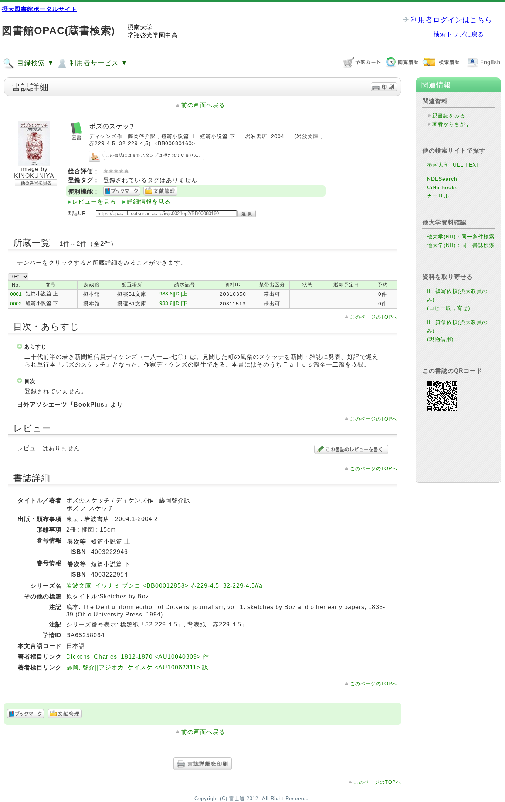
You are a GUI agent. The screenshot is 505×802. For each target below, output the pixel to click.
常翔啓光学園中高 (153, 35)
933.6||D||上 (173, 294)
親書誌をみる (448, 115)
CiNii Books (442, 187)
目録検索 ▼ (34, 63)
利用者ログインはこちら (451, 20)
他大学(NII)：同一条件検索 (461, 237)
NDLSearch (442, 179)
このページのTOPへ (373, 317)
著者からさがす (451, 124)
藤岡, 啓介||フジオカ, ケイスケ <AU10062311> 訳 (137, 667)
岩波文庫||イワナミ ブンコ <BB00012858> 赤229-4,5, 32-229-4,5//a (164, 585)
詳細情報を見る (149, 201)
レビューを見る (94, 201)
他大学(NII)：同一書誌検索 (461, 245)
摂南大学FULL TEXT (453, 165)
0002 (16, 304)
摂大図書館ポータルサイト (39, 9)
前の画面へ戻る (203, 105)
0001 (16, 294)
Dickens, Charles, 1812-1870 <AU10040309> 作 (137, 657)
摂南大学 (140, 27)
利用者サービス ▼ (97, 63)
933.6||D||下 (173, 303)
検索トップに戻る (459, 34)
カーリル (438, 196)
